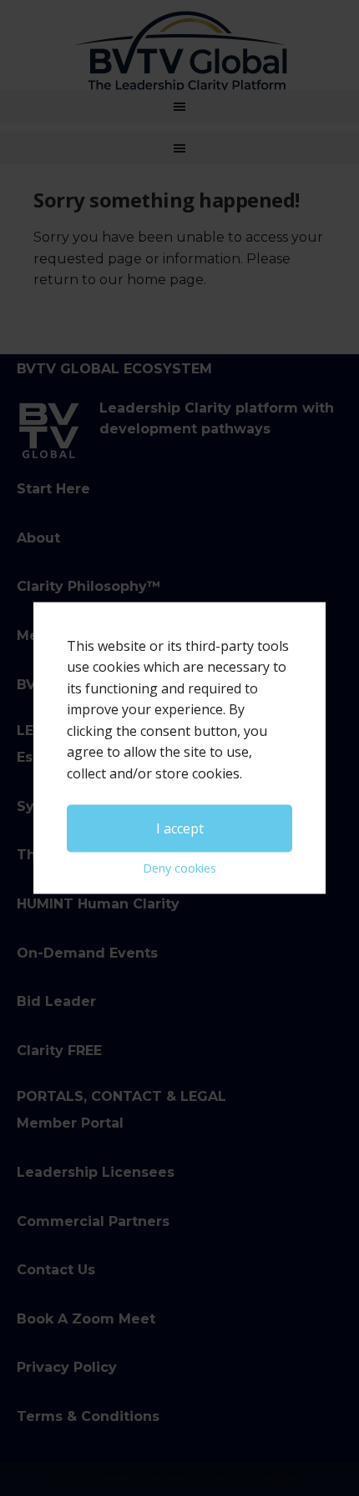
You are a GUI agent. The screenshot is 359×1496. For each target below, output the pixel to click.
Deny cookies (179, 868)
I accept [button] (180, 827)
